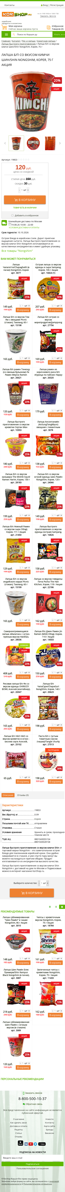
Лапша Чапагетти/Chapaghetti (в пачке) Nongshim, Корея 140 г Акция (16, 268)
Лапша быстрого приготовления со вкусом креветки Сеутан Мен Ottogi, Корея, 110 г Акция (16, 425)
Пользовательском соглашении (37, 1184)
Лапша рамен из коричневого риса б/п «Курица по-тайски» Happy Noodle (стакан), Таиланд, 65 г (48, 375)
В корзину (27, 200)
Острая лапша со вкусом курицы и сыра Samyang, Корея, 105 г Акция (48, 267)
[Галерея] (56, 907)
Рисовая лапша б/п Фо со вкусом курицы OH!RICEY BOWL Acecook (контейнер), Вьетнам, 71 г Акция (16, 687)
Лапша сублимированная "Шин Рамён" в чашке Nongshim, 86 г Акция (16, 920)
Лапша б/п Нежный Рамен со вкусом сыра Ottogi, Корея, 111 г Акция (16, 529)
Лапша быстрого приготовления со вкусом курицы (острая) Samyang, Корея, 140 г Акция (48, 530)
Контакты (10, 5)
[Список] (50, 907)
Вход (45, 5)
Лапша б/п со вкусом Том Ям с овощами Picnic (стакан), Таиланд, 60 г (16, 319)
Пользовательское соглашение (32, 1168)
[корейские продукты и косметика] (3, 10)
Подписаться (32, 1164)
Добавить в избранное (26, 215)
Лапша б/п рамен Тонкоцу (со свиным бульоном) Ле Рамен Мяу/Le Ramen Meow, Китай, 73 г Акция (16, 373)
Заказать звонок (48, 16)
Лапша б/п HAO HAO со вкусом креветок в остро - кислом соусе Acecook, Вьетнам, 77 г (16, 740)
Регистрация (56, 5)
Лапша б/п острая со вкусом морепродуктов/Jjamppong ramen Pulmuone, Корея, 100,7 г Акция (48, 322)
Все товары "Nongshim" (17, 251)
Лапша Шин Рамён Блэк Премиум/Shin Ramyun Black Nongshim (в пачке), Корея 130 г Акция (16, 973)
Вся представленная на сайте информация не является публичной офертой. (32, 1111)
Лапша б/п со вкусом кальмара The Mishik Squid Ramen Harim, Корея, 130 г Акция (16, 478)
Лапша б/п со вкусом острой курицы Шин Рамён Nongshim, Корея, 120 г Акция (48, 478)
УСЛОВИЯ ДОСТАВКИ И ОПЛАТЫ (24, 227)
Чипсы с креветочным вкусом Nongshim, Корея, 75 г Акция (48, 920)
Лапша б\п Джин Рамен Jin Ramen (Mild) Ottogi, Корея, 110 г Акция (48, 634)
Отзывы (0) (23, 795)
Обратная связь (34, 1104)
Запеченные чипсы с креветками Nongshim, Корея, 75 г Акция (48, 972)
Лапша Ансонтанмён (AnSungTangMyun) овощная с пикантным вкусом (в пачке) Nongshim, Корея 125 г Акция (48, 427)
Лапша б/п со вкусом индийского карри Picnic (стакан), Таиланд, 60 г (16, 581)
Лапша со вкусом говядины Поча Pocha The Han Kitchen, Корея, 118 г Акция (48, 581)
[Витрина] (62, 907)
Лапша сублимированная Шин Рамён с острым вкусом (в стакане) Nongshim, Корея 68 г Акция (16, 1027)
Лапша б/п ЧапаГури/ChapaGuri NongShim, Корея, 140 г (48, 686)
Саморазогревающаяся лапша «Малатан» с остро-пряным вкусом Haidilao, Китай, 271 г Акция (16, 635)
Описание (8, 795)
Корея (37, 818)
